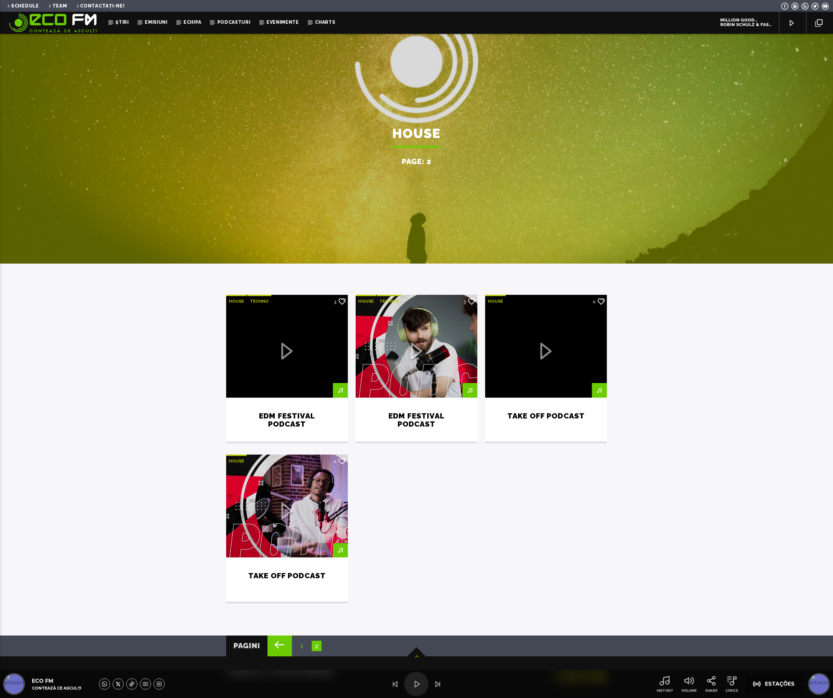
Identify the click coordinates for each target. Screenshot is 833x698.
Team (59, 5)
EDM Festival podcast (287, 420)
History (665, 691)
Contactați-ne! (102, 5)
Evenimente (282, 22)
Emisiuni (156, 22)
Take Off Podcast (546, 416)
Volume (689, 691)
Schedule (25, 5)
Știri (122, 22)
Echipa (192, 22)
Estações (780, 684)
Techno (259, 301)
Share (711, 691)
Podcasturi (234, 22)
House (236, 301)
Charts (325, 22)
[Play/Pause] (416, 684)
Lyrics (732, 691)
